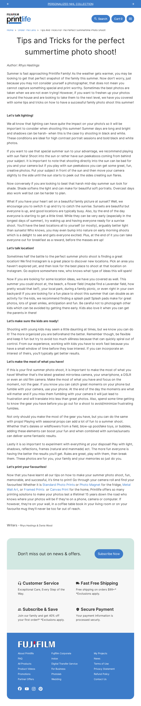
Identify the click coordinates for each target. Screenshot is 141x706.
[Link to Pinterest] (41, 689)
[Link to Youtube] (27, 689)
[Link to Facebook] (20, 689)
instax (54, 658)
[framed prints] (44, 489)
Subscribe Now (109, 554)
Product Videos (26, 668)
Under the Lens (27, 30)
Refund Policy (101, 673)
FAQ (20, 658)
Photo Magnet (90, 484)
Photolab (56, 673)
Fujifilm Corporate (61, 653)
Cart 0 (118, 18)
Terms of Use (101, 663)
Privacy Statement (104, 668)
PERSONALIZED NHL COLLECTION (70, 4)
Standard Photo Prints (58, 484)
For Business (58, 668)
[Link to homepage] (36, 644)
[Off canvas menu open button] (130, 19)
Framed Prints (34, 489)
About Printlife (26, 653)
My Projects (100, 653)
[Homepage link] (19, 18)
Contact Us (100, 679)
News (97, 658)
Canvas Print (59, 489)
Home (10, 30)
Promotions (24, 673)
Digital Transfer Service (64, 663)
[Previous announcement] (8, 4)
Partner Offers (26, 679)
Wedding (56, 679)
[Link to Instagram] (34, 689)
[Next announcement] (133, 4)
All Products (24, 663)
